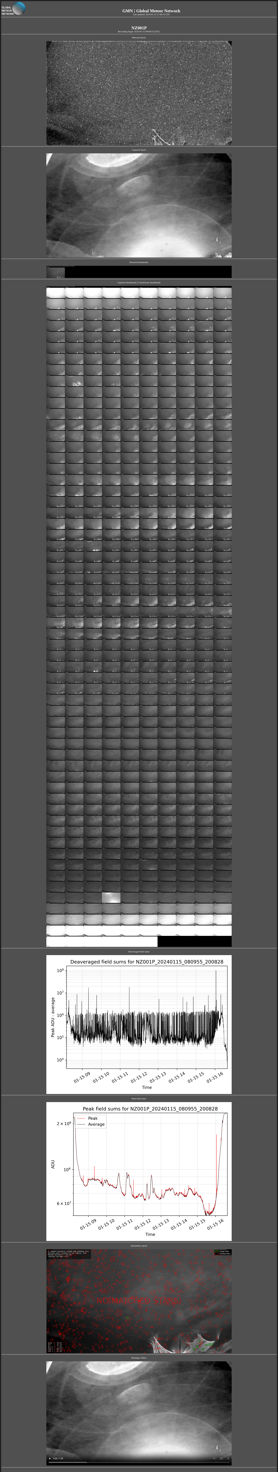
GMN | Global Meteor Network (151, 10)
